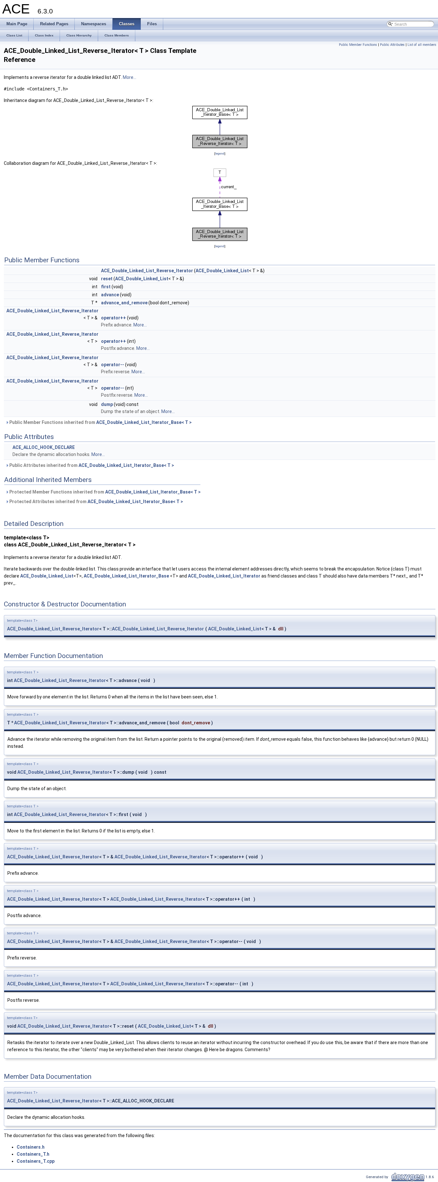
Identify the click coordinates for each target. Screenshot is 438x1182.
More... (129, 77)
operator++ (113, 317)
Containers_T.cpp (36, 1161)
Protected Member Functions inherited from (104, 491)
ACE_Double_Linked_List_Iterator (224, 575)
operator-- (112, 364)
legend (219, 153)
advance (110, 294)
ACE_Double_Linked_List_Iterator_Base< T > (144, 422)
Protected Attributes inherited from (95, 501)
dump (107, 404)
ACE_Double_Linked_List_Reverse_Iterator (147, 270)
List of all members (422, 45)
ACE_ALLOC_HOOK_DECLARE (44, 447)
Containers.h (31, 1147)
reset (107, 278)
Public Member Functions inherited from (100, 422)
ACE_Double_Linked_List (222, 270)
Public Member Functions (358, 45)
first (106, 286)
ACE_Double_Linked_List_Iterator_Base (126, 575)
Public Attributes (392, 45)
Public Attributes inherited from (91, 465)
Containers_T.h (33, 1154)
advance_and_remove (124, 302)
